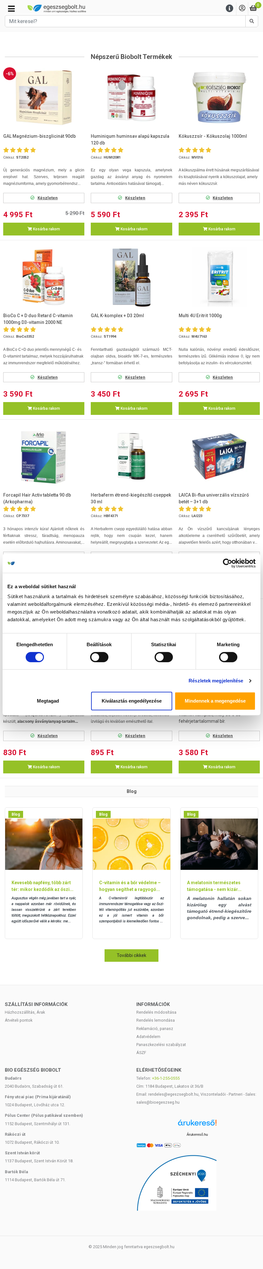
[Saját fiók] (242, 8)
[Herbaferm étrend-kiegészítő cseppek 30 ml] (131, 456)
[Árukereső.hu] (197, 1125)
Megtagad (48, 701)
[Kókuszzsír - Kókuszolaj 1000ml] (219, 98)
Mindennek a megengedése (215, 701)
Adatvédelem (148, 1036)
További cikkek (131, 955)
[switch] (99, 657)
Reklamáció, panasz (154, 1028)
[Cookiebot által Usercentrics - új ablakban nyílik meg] (227, 563)
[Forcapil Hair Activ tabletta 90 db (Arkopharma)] (43, 456)
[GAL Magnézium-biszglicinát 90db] (43, 98)
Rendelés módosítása (156, 1012)
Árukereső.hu (197, 1134)
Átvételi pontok (18, 1020)
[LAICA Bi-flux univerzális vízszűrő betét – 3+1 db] (219, 456)
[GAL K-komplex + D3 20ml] (131, 277)
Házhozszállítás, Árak (25, 1012)
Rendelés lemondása (155, 1020)
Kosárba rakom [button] (46, 229)
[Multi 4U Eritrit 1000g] (219, 277)
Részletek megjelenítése (216, 680)
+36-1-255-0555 (166, 1078)
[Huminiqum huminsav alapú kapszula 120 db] (131, 98)
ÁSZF (141, 1052)
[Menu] (229, 8)
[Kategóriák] (11, 8)
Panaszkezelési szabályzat (161, 1044)
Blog (16, 814)
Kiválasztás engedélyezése (132, 701)
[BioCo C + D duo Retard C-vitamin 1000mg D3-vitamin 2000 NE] (43, 277)
